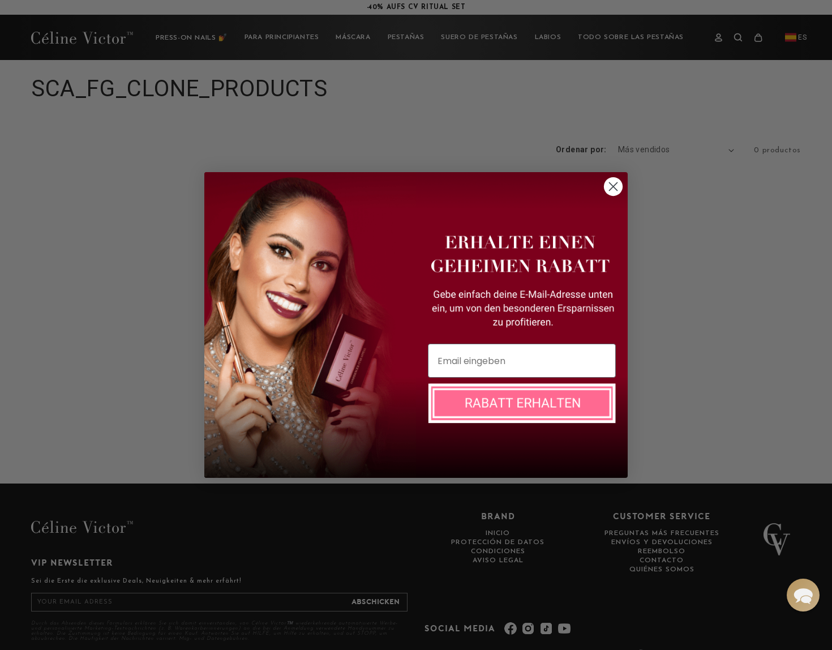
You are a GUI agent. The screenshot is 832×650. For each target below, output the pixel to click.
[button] (803, 595)
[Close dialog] (613, 186)
